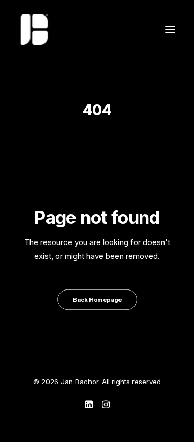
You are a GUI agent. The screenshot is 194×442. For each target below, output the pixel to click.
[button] (170, 29)
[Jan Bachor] (34, 29)
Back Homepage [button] (96, 299)
